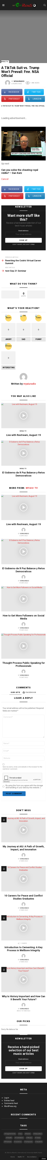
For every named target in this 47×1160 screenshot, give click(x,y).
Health (9, 1138)
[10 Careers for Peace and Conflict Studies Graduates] (23, 878)
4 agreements (10, 1134)
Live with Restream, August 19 (23, 435)
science (18, 1142)
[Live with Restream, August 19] (23, 415)
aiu (21, 1134)
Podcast (8, 1142)
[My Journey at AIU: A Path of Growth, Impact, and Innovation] (23, 829)
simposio (29, 1142)
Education (38, 1134)
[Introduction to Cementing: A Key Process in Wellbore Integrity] (23, 927)
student (39, 1142)
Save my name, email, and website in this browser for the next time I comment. (22, 768)
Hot (4, 819)
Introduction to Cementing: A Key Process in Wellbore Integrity (23, 949)
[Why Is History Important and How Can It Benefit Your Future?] (23, 979)
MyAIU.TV (21, 1157)
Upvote (10, 294)
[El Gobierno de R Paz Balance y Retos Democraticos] (23, 453)
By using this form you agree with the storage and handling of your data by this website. (24, 786)
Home (12, 1157)
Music (30, 1138)
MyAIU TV (23, 431)
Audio (28, 1134)
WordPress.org (10, 1106)
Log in (6, 1098)
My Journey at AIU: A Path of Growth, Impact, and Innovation (23, 848)
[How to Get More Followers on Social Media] (23, 598)
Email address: (23, 231)
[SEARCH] (45, 5)
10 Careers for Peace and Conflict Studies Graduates (23, 897)
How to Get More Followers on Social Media (23, 617)
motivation (19, 1138)
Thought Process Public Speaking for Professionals (23, 664)
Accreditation (32, 1157)
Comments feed (11, 1103)
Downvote (36, 294)
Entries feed (9, 1100)
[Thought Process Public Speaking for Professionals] (23, 646)
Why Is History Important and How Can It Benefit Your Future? (23, 998)
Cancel (4, 179)
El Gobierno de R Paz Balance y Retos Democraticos (23, 474)
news (38, 1138)
